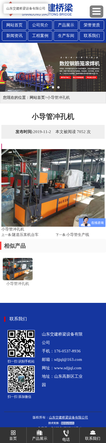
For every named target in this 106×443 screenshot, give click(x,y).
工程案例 (40, 35)
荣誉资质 (92, 25)
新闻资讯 (14, 35)
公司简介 (40, 25)
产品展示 (66, 25)
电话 (66, 440)
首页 (13, 438)
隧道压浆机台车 (25, 235)
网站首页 (14, 25)
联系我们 (92, 35)
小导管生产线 (77, 235)
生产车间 (66, 35)
